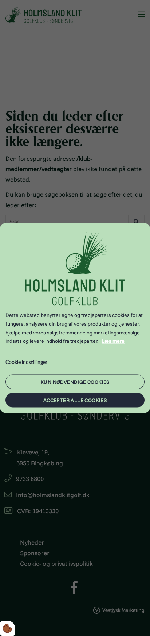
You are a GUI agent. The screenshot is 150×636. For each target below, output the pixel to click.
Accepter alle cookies (75, 400)
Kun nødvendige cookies (75, 381)
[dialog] (75, 318)
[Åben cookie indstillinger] (7, 628)
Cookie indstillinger (26, 362)
